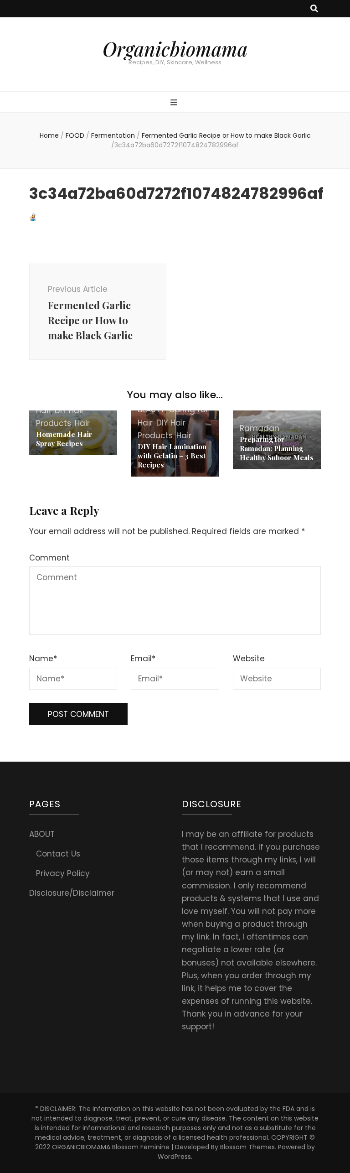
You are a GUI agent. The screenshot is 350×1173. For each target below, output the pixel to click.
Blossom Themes (247, 1147)
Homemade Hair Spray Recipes (64, 439)
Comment (49, 557)
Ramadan (259, 428)
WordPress (174, 1156)
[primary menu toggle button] (175, 102)
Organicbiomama (175, 49)
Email (143, 658)
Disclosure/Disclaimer (71, 893)
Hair (82, 423)
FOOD (75, 135)
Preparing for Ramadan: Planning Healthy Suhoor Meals (277, 448)
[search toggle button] (314, 8)
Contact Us (58, 853)
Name (43, 658)
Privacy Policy (63, 873)
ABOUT (42, 834)
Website (249, 658)
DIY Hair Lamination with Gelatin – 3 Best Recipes (172, 455)
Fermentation (113, 135)
